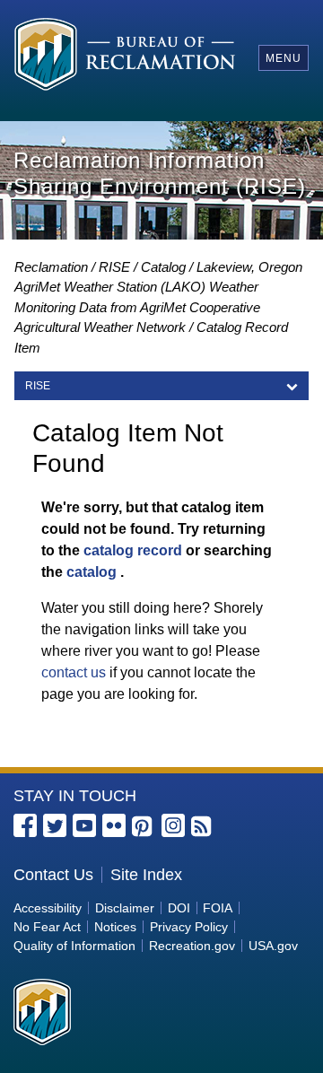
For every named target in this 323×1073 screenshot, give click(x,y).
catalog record (132, 550)
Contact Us (53, 875)
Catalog (163, 267)
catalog (91, 572)
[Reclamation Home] (124, 57)
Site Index (146, 875)
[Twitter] (54, 825)
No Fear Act (47, 927)
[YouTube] (84, 825)
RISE (114, 267)
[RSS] (202, 827)
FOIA (217, 908)
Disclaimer (124, 908)
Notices (115, 927)
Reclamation (51, 267)
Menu (283, 58)
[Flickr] (114, 825)
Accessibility (47, 908)
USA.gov (273, 945)
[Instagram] (173, 825)
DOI (179, 908)
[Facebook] (25, 825)
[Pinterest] (143, 827)
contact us (73, 672)
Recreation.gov (192, 945)
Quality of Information (74, 945)
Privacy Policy (189, 927)
